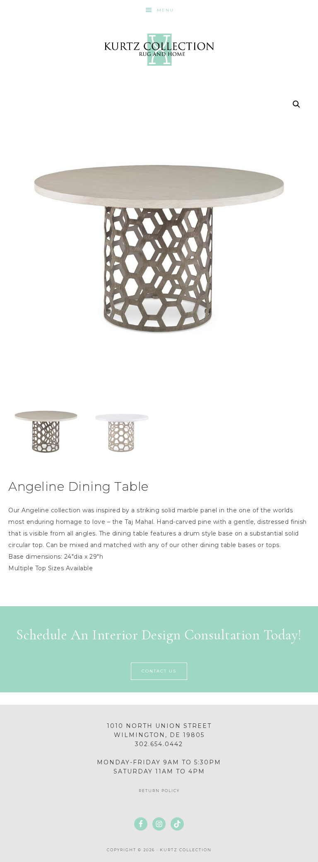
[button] (296, 104)
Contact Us (159, 671)
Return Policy (159, 790)
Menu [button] (165, 10)
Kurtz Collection (159, 49)
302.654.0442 (159, 744)
